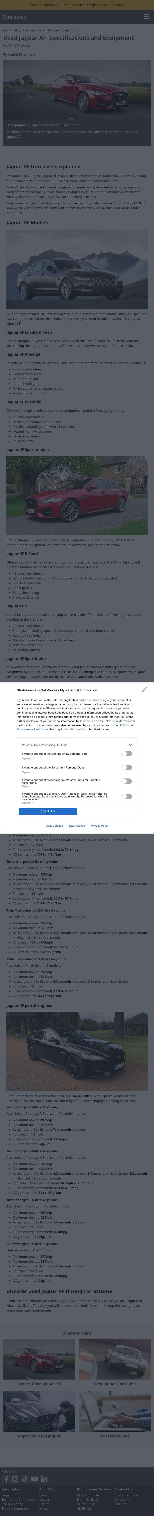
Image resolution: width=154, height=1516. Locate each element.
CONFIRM (48, 811)
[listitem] (77, 745)
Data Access (77, 825)
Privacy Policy (99, 825)
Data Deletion (54, 825)
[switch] (127, 753)
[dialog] (77, 758)
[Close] (146, 690)
